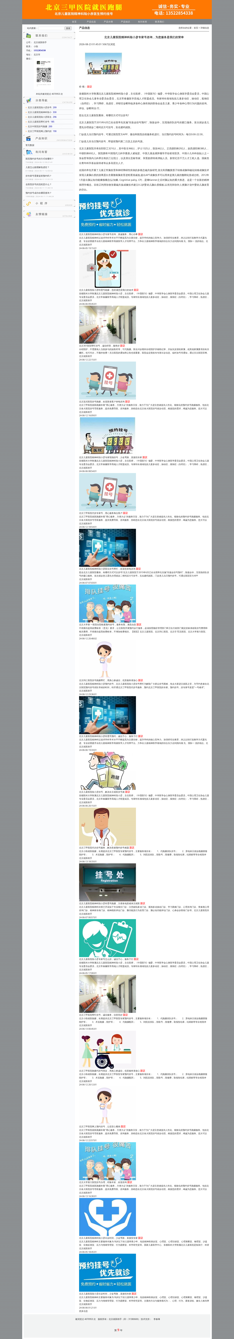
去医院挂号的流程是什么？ (39, 184)
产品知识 (125, 21)
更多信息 (83, 1311)
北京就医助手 (85, 244)
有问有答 (142, 21)
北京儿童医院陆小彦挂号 (40, 107)
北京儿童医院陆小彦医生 (40, 116)
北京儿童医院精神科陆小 (40, 112)
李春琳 (157, 1319)
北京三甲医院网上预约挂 (40, 131)
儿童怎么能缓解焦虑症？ (37, 167)
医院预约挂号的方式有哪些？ (40, 158)
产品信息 (91, 21)
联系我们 (159, 21)
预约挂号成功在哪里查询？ (39, 192)
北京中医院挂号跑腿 (37, 126)
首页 (74, 21)
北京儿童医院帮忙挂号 (38, 121)
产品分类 (108, 21)
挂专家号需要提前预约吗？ (39, 175)
